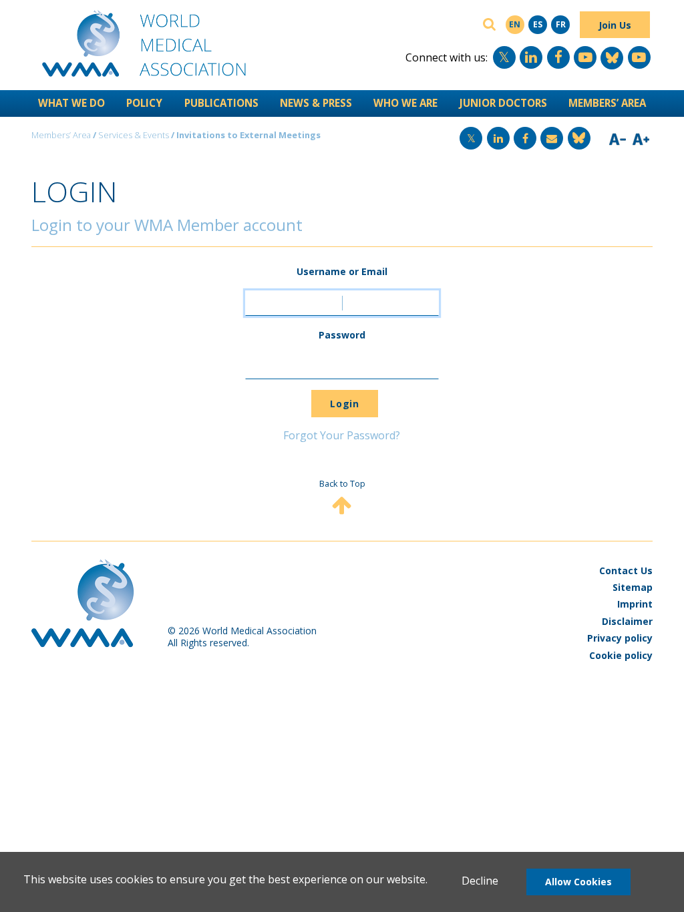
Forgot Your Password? (341, 435)
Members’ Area (607, 102)
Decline (480, 880)
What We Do (71, 102)
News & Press (316, 102)
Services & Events (133, 135)
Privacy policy (620, 638)
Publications (221, 102)
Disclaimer (627, 621)
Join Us (614, 25)
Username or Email (342, 271)
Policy (144, 102)
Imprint (635, 604)
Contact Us (626, 570)
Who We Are (405, 102)
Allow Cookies (578, 881)
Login (344, 403)
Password (342, 334)
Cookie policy (621, 655)
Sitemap (633, 587)
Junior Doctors (503, 102)
